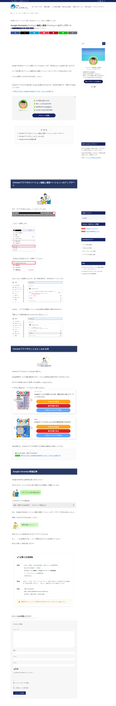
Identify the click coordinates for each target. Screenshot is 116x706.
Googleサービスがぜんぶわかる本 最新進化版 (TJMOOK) (52, 422)
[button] (15, 33)
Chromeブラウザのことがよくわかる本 (31, 136)
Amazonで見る (53, 401)
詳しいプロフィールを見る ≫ (93, 81)
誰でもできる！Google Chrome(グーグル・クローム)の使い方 (33, 91)
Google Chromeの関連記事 (27, 139)
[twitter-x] (98, 1)
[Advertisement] (44, 48)
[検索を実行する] (103, 43)
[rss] (102, 1)
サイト (14, 662)
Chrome (31, 28)
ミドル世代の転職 (87, 244)
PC (24, 28)
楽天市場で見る (53, 406)
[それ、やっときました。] (19, 6)
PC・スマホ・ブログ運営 (17, 28)
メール (14, 656)
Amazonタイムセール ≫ (92, 228)
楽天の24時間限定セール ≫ (93, 231)
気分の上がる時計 (87, 248)
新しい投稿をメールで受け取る (21, 688)
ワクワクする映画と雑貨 (89, 254)
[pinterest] (100, 1)
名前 (14, 650)
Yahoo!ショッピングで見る (53, 410)
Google (27, 28)
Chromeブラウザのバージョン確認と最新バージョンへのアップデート (41, 133)
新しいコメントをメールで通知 (21, 682)
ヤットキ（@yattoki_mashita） (93, 157)
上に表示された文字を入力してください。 (23, 672)
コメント (16, 629)
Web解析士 (48, 107)
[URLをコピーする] (72, 33)
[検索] (104, 1)
